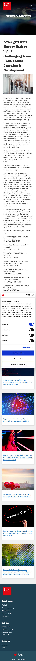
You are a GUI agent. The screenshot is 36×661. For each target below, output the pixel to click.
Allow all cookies (18, 353)
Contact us (5, 617)
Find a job (5, 605)
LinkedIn (4, 645)
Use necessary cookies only (18, 364)
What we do (6, 611)
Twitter (4, 648)
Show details (26, 347)
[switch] (31, 329)
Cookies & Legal (7, 630)
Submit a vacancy (8, 608)
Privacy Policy (6, 627)
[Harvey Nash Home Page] (6, 6)
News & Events (6, 614)
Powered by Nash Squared (18, 659)
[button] (31, 5)
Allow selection (18, 358)
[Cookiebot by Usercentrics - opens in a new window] (26, 295)
